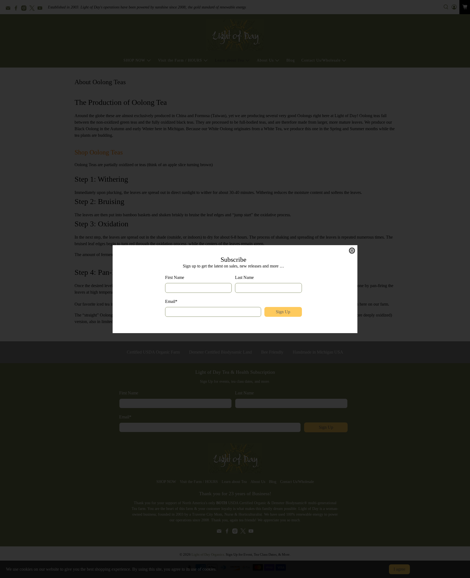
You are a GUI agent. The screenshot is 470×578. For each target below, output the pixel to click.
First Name (174, 277)
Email (171, 301)
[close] (352, 250)
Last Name (244, 277)
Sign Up (283, 311)
